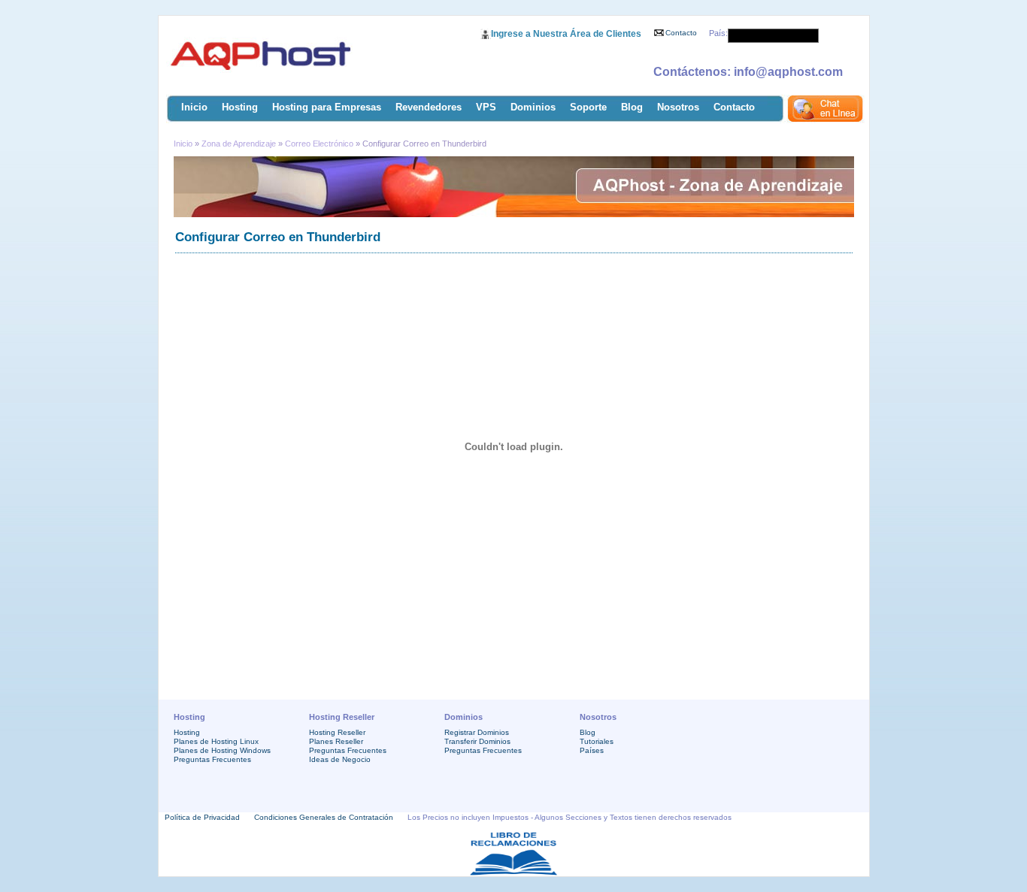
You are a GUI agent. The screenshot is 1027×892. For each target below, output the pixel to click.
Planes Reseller (336, 741)
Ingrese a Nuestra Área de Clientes (566, 34)
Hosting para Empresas (326, 107)
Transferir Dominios (477, 741)
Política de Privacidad (202, 817)
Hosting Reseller (337, 732)
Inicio (194, 107)
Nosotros (678, 107)
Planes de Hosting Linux (216, 741)
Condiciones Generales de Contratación (323, 817)
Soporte (588, 107)
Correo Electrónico (319, 143)
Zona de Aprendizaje (239, 143)
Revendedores (428, 107)
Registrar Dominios (476, 732)
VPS (486, 107)
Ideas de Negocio (340, 759)
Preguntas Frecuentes (212, 759)
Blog (632, 107)
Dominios (533, 107)
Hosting (240, 107)
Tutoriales (596, 741)
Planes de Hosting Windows (222, 750)
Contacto (681, 33)
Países (592, 750)
